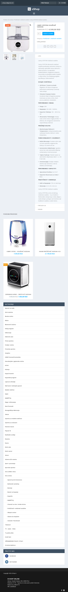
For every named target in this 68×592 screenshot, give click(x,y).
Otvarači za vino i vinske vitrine (17, 504)
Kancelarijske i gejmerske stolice (14, 361)
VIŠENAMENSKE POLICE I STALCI (14, 541)
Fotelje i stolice (9, 345)
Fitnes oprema (9, 341)
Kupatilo (10, 496)
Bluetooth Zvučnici (10, 324)
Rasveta (7, 439)
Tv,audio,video (9, 533)
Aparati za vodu (9, 308)
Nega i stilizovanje (10, 402)
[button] (30, 25)
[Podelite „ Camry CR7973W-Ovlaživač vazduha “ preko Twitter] (48, 46)
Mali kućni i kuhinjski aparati (13, 386)
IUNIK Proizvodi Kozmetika (12, 357)
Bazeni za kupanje (13, 492)
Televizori (8, 525)
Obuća (7, 414)
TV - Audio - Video (10, 529)
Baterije (10, 488)
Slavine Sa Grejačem (13, 516)
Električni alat (9, 337)
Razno (7, 443)
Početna (5, 20)
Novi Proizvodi (9, 406)
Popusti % (8, 431)
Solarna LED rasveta (11, 459)
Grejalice (7, 353)
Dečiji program (9, 328)
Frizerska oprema (10, 349)
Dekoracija (8, 332)
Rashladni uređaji (10, 435)
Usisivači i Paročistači (14, 520)
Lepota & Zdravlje (10, 382)
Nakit (6, 394)
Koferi (7, 365)
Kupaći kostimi (9, 373)
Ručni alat (8, 447)
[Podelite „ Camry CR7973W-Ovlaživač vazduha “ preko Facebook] (45, 46)
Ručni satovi (8, 451)
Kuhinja (7, 369)
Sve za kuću (10, 20)
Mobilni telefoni (9, 390)
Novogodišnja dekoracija (12, 410)
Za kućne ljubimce (10, 545)
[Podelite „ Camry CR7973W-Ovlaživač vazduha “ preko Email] (55, 46)
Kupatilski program (10, 377)
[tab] (50, 56)
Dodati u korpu (48, 33)
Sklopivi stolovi (12, 512)
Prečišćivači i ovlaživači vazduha (21, 20)
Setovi (7, 455)
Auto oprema (9, 312)
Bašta (6, 320)
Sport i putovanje (10, 463)
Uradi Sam (8, 537)
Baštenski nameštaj (13, 484)
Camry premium (41, 41)
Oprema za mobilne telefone (13, 418)
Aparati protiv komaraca (15, 480)
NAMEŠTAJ (8, 398)
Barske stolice (9, 316)
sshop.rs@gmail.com (7, 3)
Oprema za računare (11, 422)
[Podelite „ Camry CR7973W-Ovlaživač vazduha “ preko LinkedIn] (51, 46)
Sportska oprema (10, 467)
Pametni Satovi (9, 426)
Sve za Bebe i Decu (10, 471)
